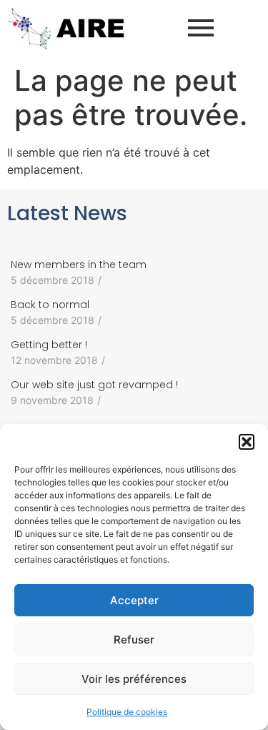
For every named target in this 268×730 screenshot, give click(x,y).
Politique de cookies (126, 711)
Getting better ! (49, 344)
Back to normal (50, 304)
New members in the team (79, 264)
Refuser (134, 639)
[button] (246, 442)
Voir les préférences (134, 679)
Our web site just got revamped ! (94, 385)
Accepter (134, 600)
